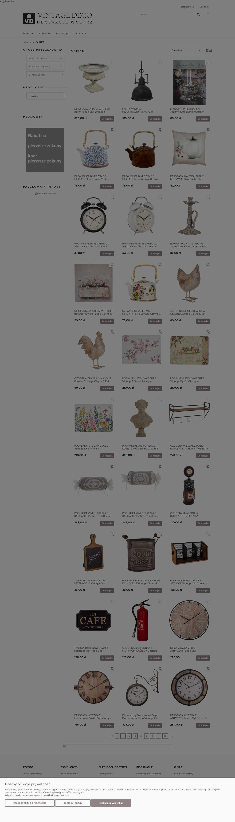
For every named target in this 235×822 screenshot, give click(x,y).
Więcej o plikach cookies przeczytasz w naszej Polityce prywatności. (37, 795)
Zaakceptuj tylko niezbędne (29, 803)
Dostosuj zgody (72, 803)
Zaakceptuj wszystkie (111, 803)
